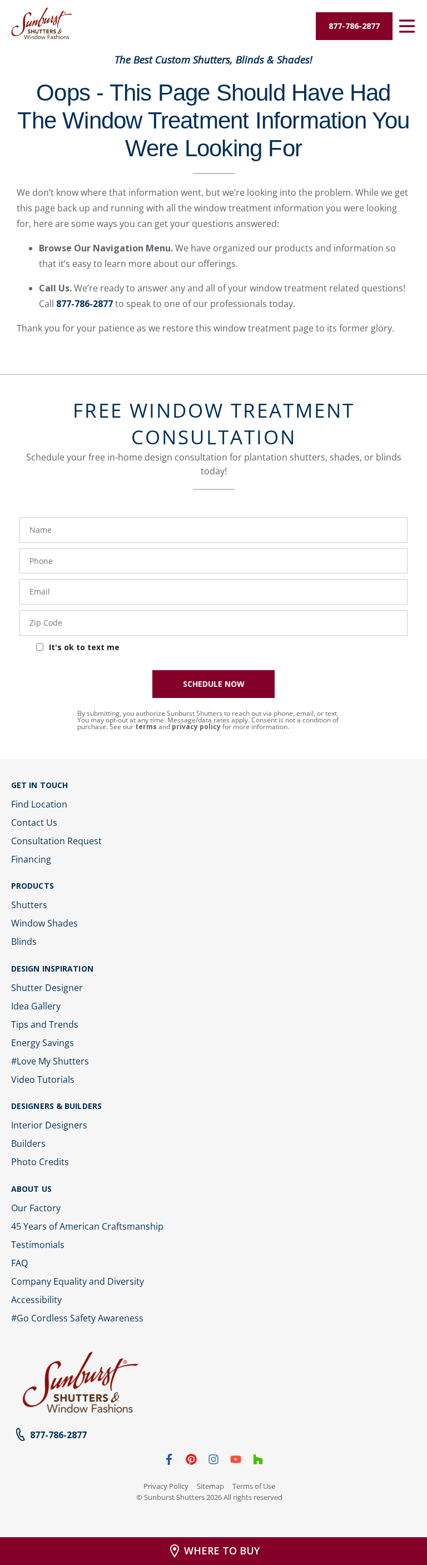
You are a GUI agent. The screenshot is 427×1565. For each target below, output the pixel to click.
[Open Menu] (407, 26)
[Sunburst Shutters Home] (41, 24)
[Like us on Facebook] (169, 1461)
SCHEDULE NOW (214, 684)
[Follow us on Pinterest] (191, 1461)
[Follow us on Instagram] (213, 1461)
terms (146, 726)
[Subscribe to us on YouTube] (235, 1461)
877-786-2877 (84, 304)
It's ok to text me (84, 647)
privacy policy (196, 726)
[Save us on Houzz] (258, 1461)
